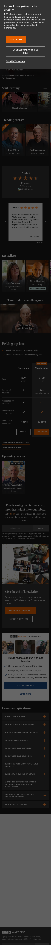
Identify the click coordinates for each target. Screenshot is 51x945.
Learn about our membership (16, 442)
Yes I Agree (16, 40)
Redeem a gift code (19, 619)
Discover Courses (14, 70)
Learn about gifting (11, 447)
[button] (5, 221)
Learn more (33, 694)
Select (23, 432)
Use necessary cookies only (25, 51)
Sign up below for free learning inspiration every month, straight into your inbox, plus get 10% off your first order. (21, 938)
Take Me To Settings (15, 61)
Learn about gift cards (20, 610)
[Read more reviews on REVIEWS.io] (25, 189)
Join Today (41, 432)
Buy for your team (25, 685)
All (45, 88)
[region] (25, 220)
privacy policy (43, 536)
